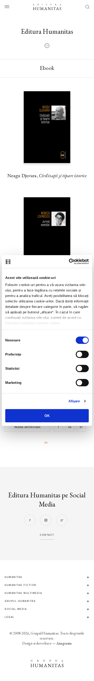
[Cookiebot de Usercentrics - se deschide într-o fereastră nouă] (69, 262)
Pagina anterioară (27, 427)
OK (47, 415)
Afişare (74, 401)
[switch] (82, 354)
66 (69, 427)
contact (47, 534)
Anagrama (64, 643)
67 (81, 427)
